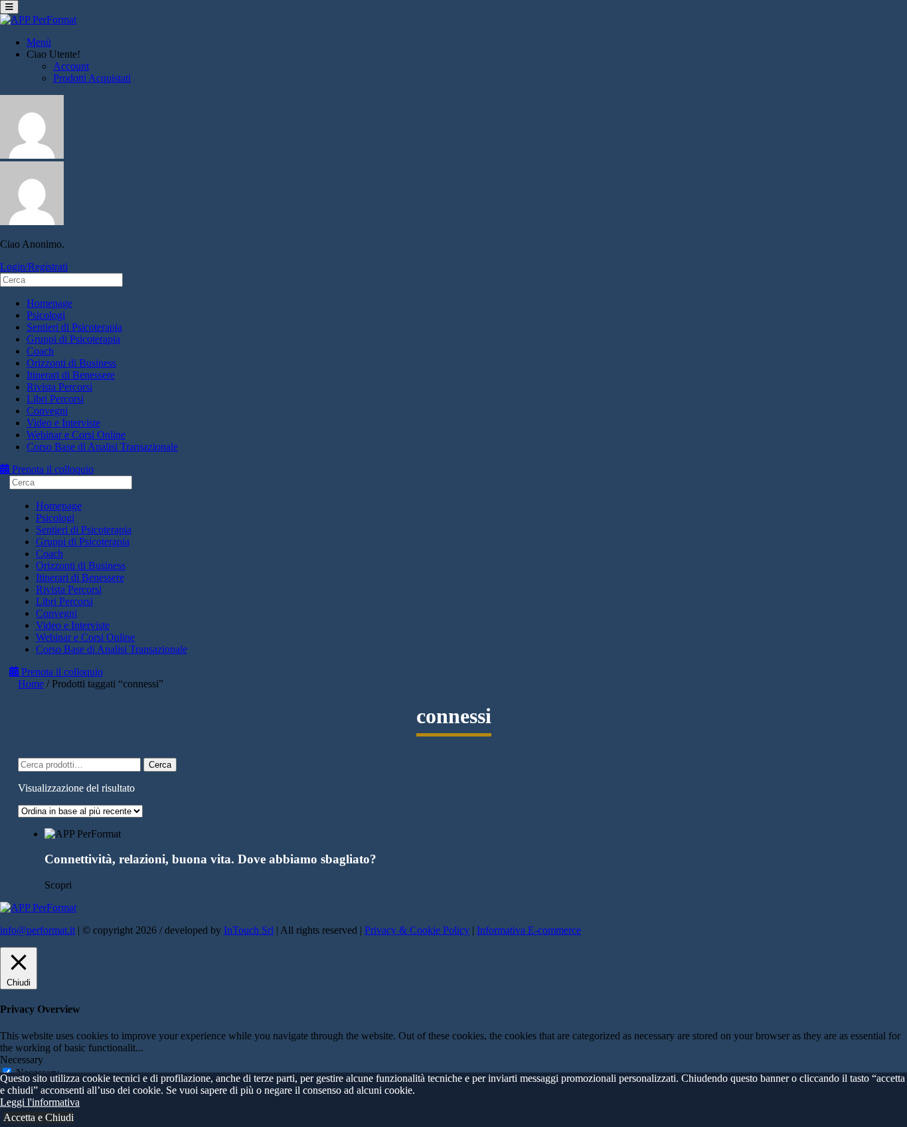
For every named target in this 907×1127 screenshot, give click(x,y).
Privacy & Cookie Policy (417, 930)
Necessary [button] (21, 1059)
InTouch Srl (249, 930)
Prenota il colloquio (51, 469)
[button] (466, 834)
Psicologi (46, 315)
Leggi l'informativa (40, 1102)
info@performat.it (37, 930)
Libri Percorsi (55, 398)
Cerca (160, 765)
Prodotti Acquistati (92, 78)
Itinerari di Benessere (71, 375)
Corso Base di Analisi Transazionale (102, 446)
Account (71, 66)
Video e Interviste (63, 422)
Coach (40, 351)
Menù (39, 42)
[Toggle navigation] (9, 7)
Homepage (49, 303)
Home (31, 683)
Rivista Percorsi (59, 386)
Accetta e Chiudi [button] (38, 1117)
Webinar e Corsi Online (76, 434)
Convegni (47, 410)
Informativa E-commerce (529, 930)
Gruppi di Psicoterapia (73, 339)
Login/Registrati (34, 266)
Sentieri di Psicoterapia (74, 327)
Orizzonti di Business (71, 363)
